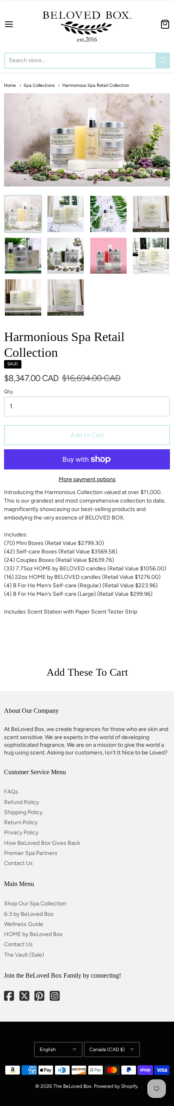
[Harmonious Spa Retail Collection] (23, 214)
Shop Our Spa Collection (35, 903)
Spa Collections (39, 85)
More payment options (87, 479)
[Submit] (162, 60)
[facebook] (9, 996)
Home (10, 85)
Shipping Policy (23, 812)
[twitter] (25, 996)
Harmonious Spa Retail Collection (95, 85)
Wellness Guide (23, 924)
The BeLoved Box (72, 1086)
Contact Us (18, 863)
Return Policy (21, 822)
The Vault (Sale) (24, 954)
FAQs (11, 791)
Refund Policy (21, 802)
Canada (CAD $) (107, 1049)
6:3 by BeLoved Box (29, 914)
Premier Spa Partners (30, 853)
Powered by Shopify (116, 1086)
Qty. (9, 391)
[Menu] (19, 24)
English (48, 1049)
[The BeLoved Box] (87, 24)
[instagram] (55, 996)
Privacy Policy (21, 832)
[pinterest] (40, 996)
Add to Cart (87, 435)
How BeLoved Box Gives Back (42, 843)
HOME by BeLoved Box (33, 934)
